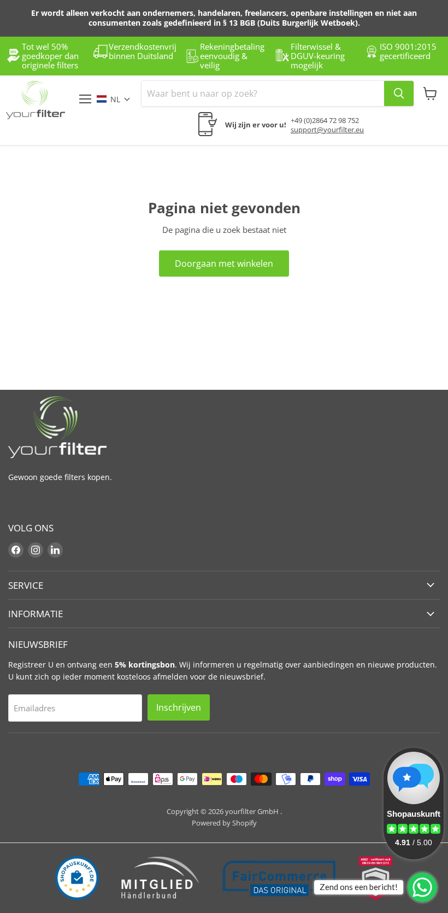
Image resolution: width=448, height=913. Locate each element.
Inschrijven (178, 707)
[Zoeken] (399, 93)
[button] (119, 99)
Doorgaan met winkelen (224, 263)
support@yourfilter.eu (327, 129)
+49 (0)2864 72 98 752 (325, 120)
